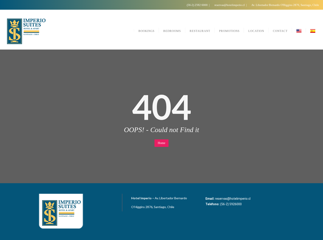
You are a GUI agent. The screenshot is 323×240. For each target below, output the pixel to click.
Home (161, 143)
